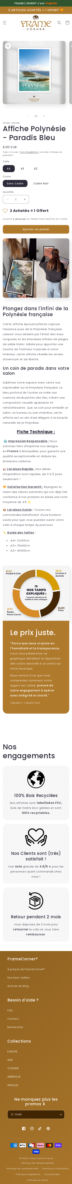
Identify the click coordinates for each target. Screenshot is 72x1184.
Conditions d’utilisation (55, 1168)
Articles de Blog (18, 986)
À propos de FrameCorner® (26, 969)
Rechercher (15, 1027)
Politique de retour (37, 1180)
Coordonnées (52, 1174)
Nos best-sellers (18, 978)
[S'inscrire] (60, 1114)
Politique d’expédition (28, 1174)
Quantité (8, 192)
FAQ (10, 1010)
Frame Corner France (41, 1158)
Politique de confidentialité (22, 1168)
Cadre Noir (41, 183)
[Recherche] (59, 23)
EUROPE (12, 1051)
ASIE (10, 1060)
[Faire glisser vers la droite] (44, 116)
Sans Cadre (15, 183)
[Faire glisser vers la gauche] (28, 116)
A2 (35, 168)
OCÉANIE (13, 1068)
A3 (22, 168)
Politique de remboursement (37, 1162)
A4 (9, 168)
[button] (5, 23)
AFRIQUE (12, 1085)
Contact (13, 1019)
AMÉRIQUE (14, 1076)
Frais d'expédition (29, 152)
